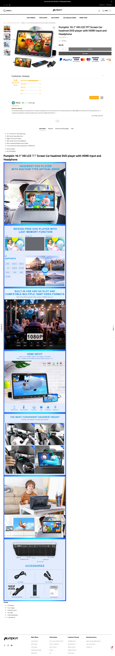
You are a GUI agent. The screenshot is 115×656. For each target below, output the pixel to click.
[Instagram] (6, 5)
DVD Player (43, 18)
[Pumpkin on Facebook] (5, 645)
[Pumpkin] (57, 10)
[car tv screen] (7, 52)
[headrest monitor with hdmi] (34, 47)
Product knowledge (54, 644)
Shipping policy (72, 641)
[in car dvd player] (7, 44)
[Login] (100, 10)
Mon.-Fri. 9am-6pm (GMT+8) (93, 641)
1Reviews (15, 85)
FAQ (50, 653)
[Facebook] (4, 5)
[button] (14, 47)
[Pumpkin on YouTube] (11, 645)
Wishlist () (108, 5)
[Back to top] (111, 651)
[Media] (54, 27)
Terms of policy (72, 650)
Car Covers (55, 18)
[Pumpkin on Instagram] (8, 645)
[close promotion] (111, 1)
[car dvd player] (7, 36)
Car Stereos (31, 18)
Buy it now (85, 53)
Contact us (89, 647)
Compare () (102, 5)
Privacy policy (72, 647)
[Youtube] (9, 5)
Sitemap (51, 650)
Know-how (83, 18)
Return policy (71, 644)
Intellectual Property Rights (56, 641)
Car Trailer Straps (69, 18)
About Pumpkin (53, 647)
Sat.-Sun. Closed (90, 644)
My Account (71, 653)
